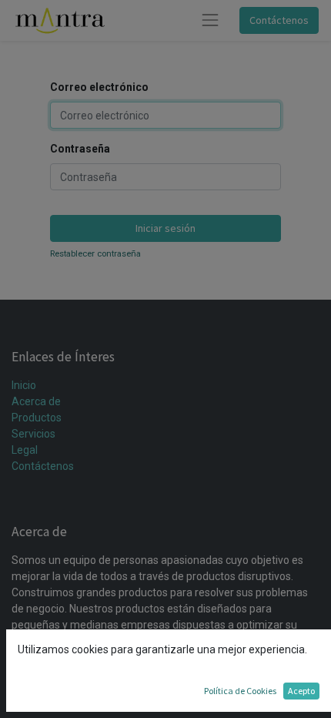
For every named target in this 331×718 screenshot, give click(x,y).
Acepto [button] (301, 690)
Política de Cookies (240, 690)
